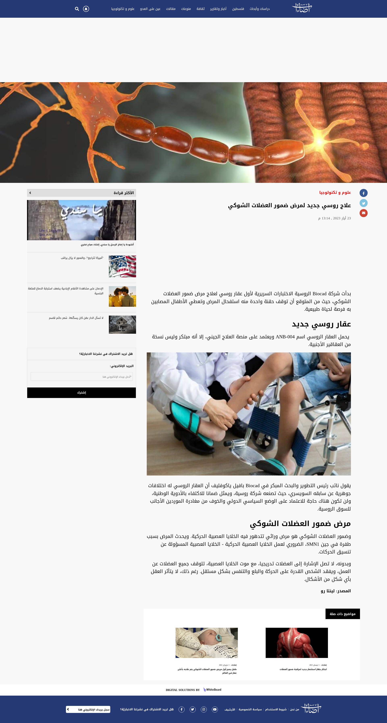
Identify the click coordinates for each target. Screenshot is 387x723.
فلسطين (238, 9)
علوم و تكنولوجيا (122, 9)
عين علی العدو (150, 9)
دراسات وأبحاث (260, 9)
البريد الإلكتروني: (122, 366)
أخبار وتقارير (218, 9)
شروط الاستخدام (276, 709)
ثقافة (201, 9)
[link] (182, 709)
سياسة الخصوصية (250, 709)
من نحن (294, 709)
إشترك (81, 392)
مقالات (171, 9)
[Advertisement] (193, 50)
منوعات (186, 9)
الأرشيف (230, 709)
